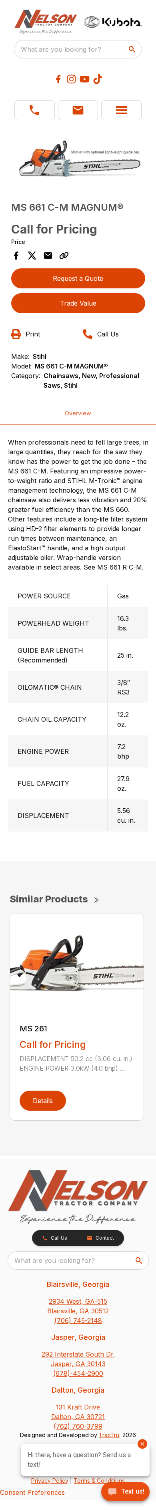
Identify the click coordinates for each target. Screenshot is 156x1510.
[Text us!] (125, 1492)
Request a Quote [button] (78, 278)
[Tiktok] (98, 79)
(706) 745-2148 (78, 1321)
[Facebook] (58, 79)
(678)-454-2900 (78, 1373)
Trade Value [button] (78, 303)
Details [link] (43, 1101)
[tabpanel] (78, 160)
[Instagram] (71, 79)
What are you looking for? (61, 49)
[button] (34, 110)
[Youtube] (85, 79)
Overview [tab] (78, 413)
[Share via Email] (48, 255)
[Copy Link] (64, 255)
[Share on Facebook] (16, 255)
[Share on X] (32, 255)
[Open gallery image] (78, 158)
